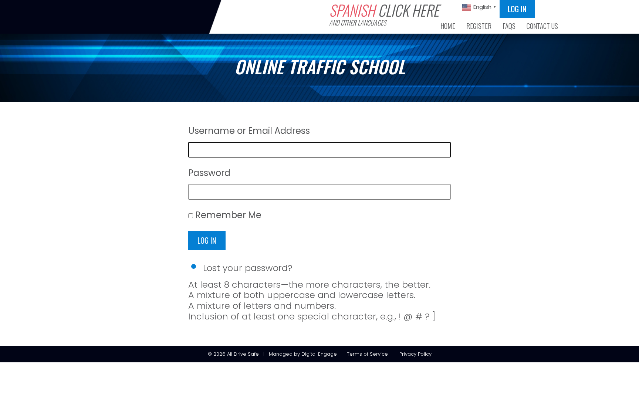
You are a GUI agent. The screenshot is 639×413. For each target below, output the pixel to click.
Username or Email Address (249, 131)
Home (447, 26)
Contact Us (542, 26)
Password (209, 173)
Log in (517, 8)
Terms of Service (367, 354)
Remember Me (228, 215)
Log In (206, 240)
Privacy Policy (415, 354)
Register (478, 26)
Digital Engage (319, 354)
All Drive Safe (243, 354)
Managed (281, 354)
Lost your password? (248, 268)
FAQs (509, 26)
